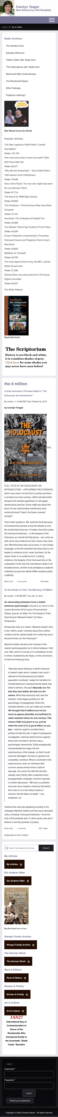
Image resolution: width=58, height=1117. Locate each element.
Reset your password (20, 1100)
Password (9, 1079)
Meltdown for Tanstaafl (15, 253)
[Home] (7, 8)
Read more (8, 581)
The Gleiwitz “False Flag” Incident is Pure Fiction (27, 226)
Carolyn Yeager (27, 7)
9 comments (22, 581)
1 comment (21, 828)
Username (9, 1068)
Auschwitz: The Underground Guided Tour (24, 218)
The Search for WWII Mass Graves (20, 196)
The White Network (13, 289)
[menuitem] (29, 45)
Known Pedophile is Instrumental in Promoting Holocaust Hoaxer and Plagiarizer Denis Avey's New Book (27, 240)
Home (4, 27)
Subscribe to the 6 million (16, 835)
